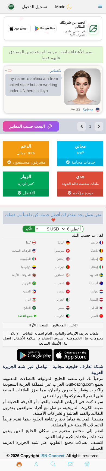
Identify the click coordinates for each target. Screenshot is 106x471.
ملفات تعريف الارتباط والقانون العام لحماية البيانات (61, 333)
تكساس (55, 70)
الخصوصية (74, 338)
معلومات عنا (94, 338)
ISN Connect (52, 455)
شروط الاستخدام (51, 338)
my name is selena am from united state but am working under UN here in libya (33, 84)
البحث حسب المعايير (27, 126)
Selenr (88, 110)
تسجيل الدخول (34, 6)
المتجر (43, 325)
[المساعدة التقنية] (19, 464)
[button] (100, 6)
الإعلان (15, 333)
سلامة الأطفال (24, 338)
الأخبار (73, 325)
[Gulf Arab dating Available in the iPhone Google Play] (34, 352)
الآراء (32, 325)
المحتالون (58, 325)
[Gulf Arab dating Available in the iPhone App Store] (70, 352)
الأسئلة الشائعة (50, 343)
